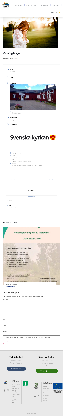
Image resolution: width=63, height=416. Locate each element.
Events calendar (44, 5)
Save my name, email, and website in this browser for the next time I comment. (27, 337)
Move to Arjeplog (31, 5)
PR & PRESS (54, 12)
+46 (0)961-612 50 (16, 157)
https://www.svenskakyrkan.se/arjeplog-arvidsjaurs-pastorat (27, 165)
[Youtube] (4, 391)
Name (5, 319)
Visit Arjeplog (18, 5)
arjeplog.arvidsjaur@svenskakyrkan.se (21, 161)
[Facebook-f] (4, 390)
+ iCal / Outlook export (48, 179)
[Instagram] (8, 390)
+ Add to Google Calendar (16, 179)
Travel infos (55, 5)
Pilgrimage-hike (31, 196)
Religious (14, 120)
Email (5, 325)
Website (5, 331)
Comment (6, 299)
